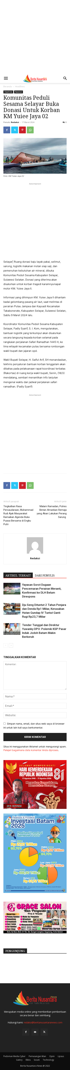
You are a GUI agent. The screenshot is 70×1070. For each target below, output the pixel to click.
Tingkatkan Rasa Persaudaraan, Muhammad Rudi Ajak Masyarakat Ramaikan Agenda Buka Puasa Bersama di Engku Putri (18, 515)
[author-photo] (35, 553)
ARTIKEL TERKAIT (18, 575)
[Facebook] (6, 130)
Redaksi (15, 122)
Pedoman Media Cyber (14, 1056)
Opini (52, 1056)
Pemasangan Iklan (37, 1056)
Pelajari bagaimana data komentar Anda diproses (30, 750)
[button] (5, 78)
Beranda (7, 86)
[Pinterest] (22, 130)
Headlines (20, 86)
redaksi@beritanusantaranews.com (43, 1022)
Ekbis (28, 1059)
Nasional (18, 92)
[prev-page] (5, 645)
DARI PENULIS (45, 575)
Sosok (37, 1059)
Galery (19, 1059)
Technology (48, 1059)
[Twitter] (14, 130)
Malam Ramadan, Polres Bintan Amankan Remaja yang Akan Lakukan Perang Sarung (52, 512)
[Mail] (35, 1032)
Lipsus (61, 1056)
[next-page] (11, 645)
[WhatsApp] (30, 130)
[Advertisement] (35, 37)
